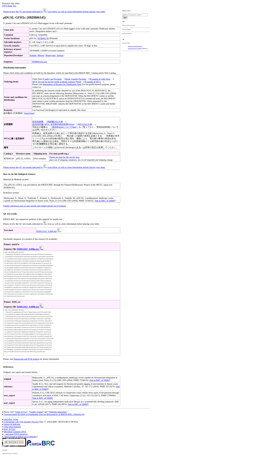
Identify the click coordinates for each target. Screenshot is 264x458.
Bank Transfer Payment (76, 79)
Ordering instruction (57, 412)
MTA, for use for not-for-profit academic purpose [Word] (58, 82)
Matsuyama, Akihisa (54, 55)
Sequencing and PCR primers (26, 359)
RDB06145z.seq (39, 62)
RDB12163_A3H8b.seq (28, 307)
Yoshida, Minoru (36, 55)
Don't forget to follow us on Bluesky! (21, 436)
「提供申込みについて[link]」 (64, 127)
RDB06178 (43, 38)
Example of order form (100, 79)
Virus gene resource (12, 427)
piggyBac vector (11, 419)
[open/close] (29, 113)
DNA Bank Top (9, 6)
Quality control (36, 412)
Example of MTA (93, 82)
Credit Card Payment (52, 79)
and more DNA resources (17, 434)
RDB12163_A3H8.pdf (46, 231)
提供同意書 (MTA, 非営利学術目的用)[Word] (54, 124)
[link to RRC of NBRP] (105, 201)
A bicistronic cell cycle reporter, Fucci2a (21, 422)
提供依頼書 (38, 121)
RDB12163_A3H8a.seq (28, 249)
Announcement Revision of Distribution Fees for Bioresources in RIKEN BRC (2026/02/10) (44, 414)
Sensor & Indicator (12, 424)
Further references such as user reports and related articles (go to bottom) (34, 206)
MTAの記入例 (85, 124)
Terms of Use (21, 412)
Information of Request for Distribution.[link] (62, 84)
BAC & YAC (10, 429)
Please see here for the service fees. (65, 157)
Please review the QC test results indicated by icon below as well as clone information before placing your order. (54, 11)
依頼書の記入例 (55, 121)
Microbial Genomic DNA (15, 432)
